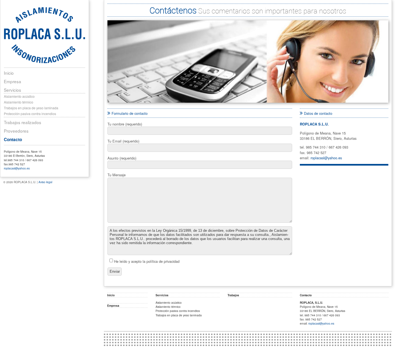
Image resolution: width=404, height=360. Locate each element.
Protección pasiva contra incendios (30, 113)
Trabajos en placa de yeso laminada (31, 107)
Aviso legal (45, 182)
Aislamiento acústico (19, 96)
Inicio (9, 73)
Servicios (12, 90)
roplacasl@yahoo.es (17, 168)
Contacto (13, 139)
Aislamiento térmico (18, 102)
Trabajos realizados (22, 122)
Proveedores (16, 131)
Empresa (12, 81)
